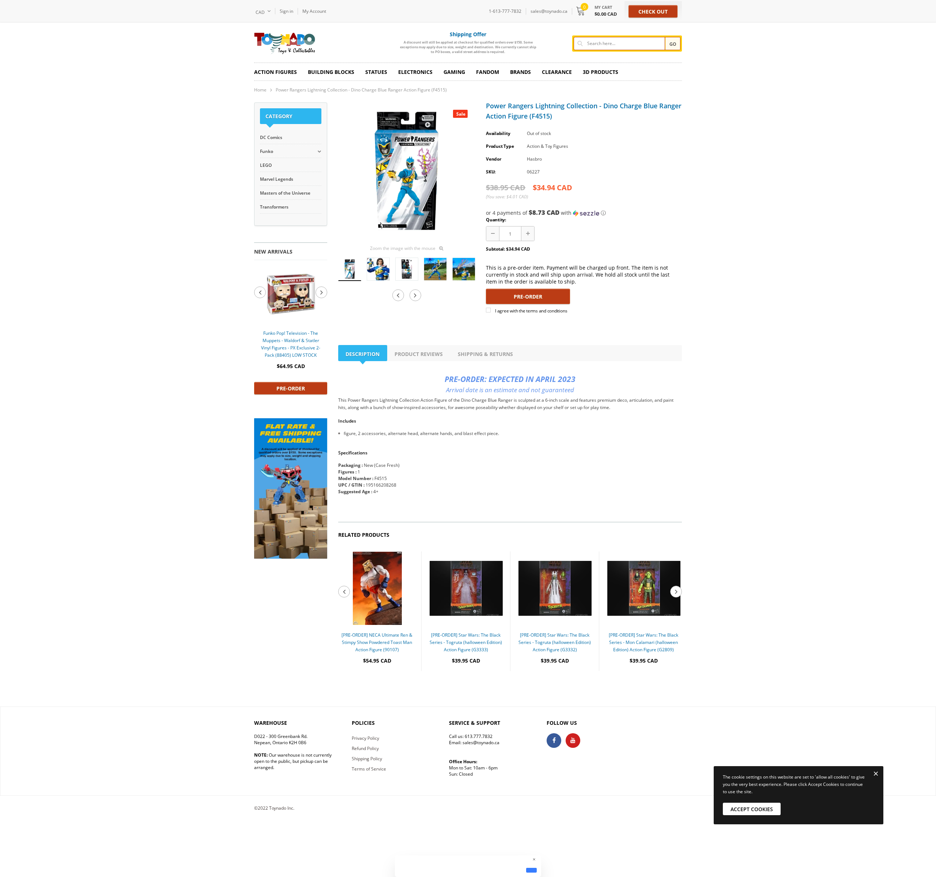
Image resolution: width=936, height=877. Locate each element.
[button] (584, 213)
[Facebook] (554, 740)
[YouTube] (573, 740)
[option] (290, 330)
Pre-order (290, 388)
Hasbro (534, 159)
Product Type (500, 146)
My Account (314, 11)
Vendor (493, 159)
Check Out (653, 11)
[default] (531, 870)
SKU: (490, 172)
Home (260, 90)
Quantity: (496, 220)
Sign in (286, 11)
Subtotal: (495, 249)
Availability (498, 133)
